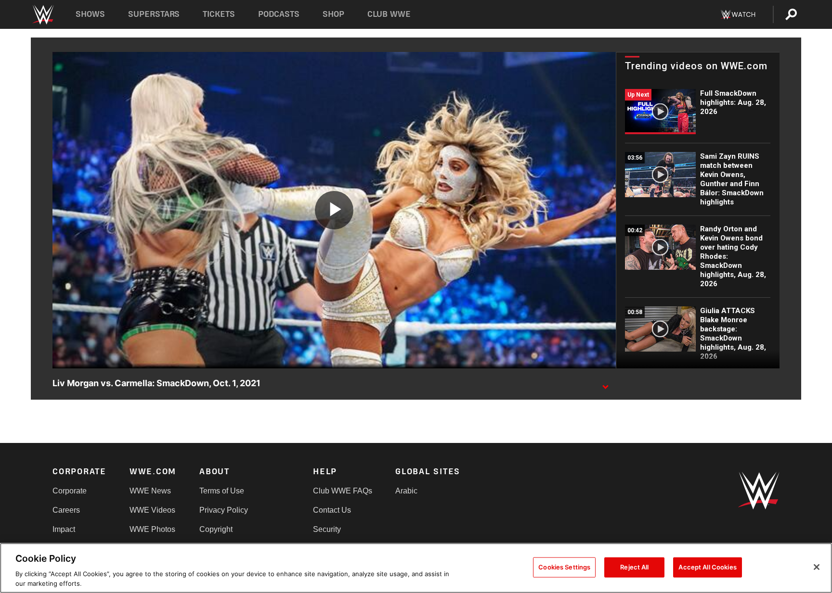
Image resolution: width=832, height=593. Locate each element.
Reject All (634, 567)
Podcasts (278, 14)
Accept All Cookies (707, 567)
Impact (63, 529)
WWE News (150, 491)
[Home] (42, 14)
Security (327, 529)
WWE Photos (152, 529)
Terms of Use (221, 491)
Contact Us (332, 510)
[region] (416, 568)
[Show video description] (605, 383)
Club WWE (389, 14)
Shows (90, 14)
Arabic (406, 491)
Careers (66, 510)
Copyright (216, 529)
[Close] (816, 567)
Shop (333, 14)
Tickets (219, 14)
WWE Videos (152, 510)
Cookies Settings (564, 567)
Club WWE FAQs (342, 491)
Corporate (69, 491)
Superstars (154, 14)
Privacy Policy (223, 510)
